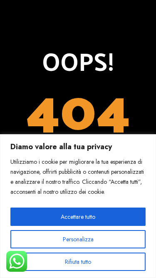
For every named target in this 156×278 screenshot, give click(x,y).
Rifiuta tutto (78, 262)
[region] (78, 206)
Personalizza (78, 239)
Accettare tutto (78, 217)
